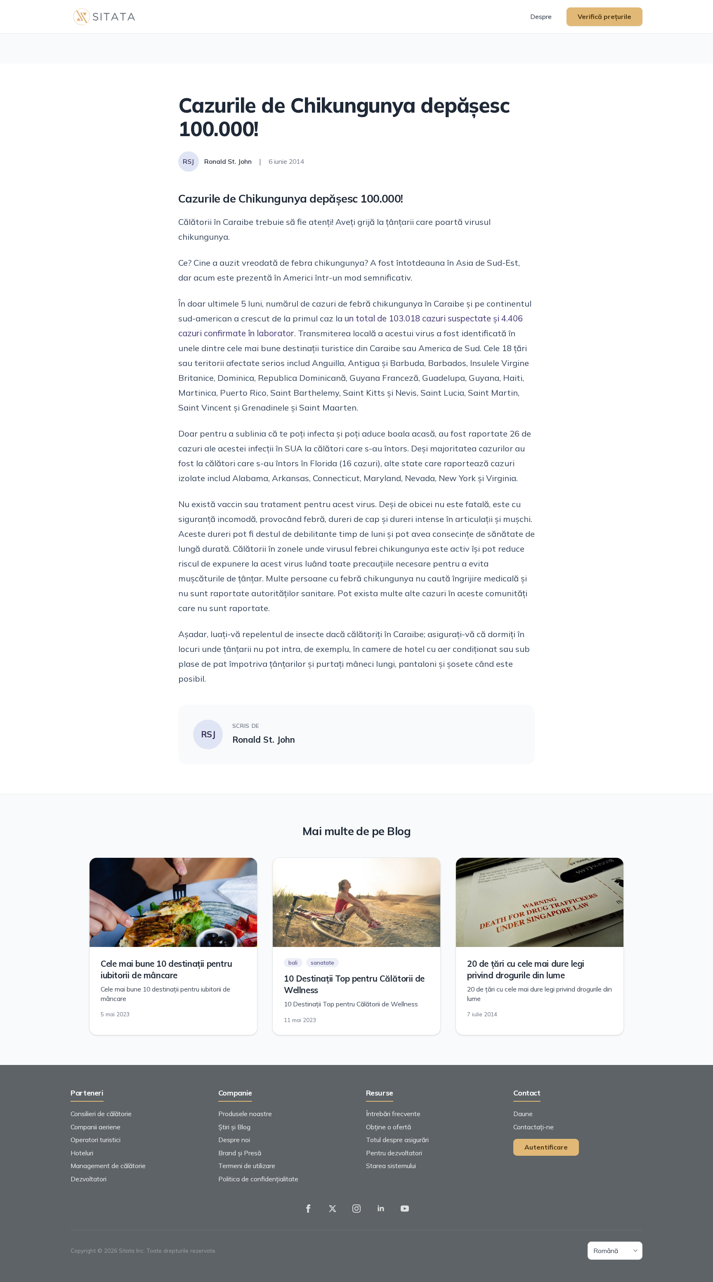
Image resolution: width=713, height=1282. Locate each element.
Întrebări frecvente (393, 1114)
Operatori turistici (95, 1140)
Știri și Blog (234, 1127)
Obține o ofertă (388, 1127)
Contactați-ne (533, 1127)
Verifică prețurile (604, 16)
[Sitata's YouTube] (404, 1208)
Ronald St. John (263, 739)
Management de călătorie (108, 1166)
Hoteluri (82, 1153)
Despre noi (234, 1140)
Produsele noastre (245, 1114)
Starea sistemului (391, 1166)
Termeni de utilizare (246, 1166)
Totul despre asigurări (397, 1140)
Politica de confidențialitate (258, 1179)
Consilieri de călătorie (101, 1114)
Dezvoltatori (88, 1179)
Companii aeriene (95, 1127)
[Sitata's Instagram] (356, 1208)
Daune (523, 1114)
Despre (541, 16)
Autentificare (546, 1147)
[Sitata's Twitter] (332, 1208)
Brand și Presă (239, 1153)
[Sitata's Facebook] (308, 1208)
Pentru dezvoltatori (394, 1153)
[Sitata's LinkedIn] (381, 1208)
